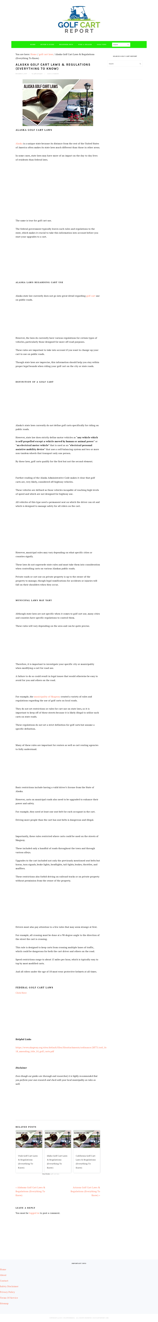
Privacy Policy (7, 1292)
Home (3, 1269)
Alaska (19, 143)
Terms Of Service (9, 1297)
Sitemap (4, 1303)
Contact (4, 1280)
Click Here (21, 992)
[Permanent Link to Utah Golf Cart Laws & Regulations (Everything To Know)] (29, 1149)
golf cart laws (55, 1174)
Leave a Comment (53, 73)
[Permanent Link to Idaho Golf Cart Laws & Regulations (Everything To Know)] (58, 1149)
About (3, 1275)
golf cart (90, 295)
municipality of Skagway (47, 696)
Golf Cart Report (79, 19)
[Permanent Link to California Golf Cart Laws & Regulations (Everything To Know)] (86, 1149)
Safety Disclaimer (9, 1286)
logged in (34, 1213)
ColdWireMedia (69, 1318)
